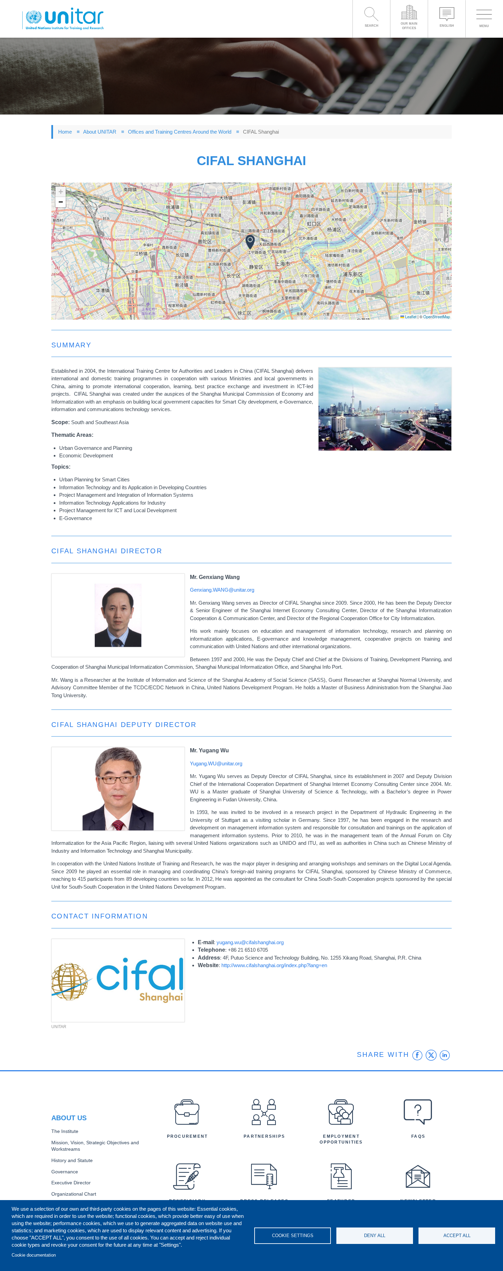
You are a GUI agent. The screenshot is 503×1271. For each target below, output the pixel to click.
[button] (250, 242)
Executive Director (71, 1182)
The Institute (64, 1131)
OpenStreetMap (436, 316)
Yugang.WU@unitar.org (216, 763)
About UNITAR (99, 132)
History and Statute (72, 1160)
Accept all (456, 1235)
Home (65, 132)
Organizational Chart (73, 1194)
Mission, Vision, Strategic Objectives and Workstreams (95, 1146)
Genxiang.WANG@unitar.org (222, 590)
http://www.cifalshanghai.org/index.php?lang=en (274, 965)
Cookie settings (292, 1235)
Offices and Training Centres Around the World (179, 132)
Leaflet (410, 316)
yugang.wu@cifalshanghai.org (250, 942)
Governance (64, 1171)
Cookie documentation (34, 1255)
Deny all (374, 1235)
